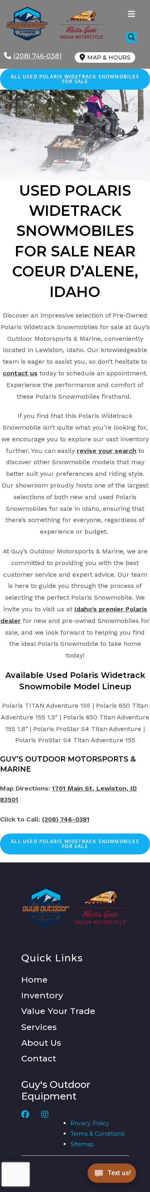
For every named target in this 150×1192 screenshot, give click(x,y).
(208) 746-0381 (66, 819)
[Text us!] (111, 1175)
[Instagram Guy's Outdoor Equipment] (44, 1130)
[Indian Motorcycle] (100, 907)
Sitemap (82, 1144)
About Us (41, 1043)
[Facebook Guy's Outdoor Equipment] (25, 1130)
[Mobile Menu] (132, 15)
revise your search (106, 451)
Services (39, 1027)
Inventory (42, 995)
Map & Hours (108, 57)
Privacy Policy (89, 1123)
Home (34, 980)
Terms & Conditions (97, 1133)
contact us (20, 373)
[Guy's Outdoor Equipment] (78, 23)
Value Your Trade (58, 1011)
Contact (38, 1058)
